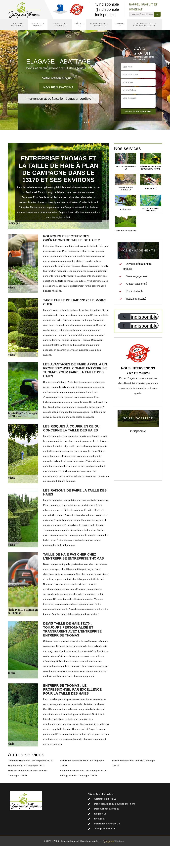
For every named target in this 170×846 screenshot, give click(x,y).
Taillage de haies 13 (37, 24)
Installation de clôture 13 (99, 24)
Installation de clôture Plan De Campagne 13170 (82, 763)
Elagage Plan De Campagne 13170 (26, 765)
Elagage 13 (119, 24)
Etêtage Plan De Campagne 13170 (78, 775)
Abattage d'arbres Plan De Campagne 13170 (83, 770)
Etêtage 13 (79, 24)
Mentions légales (90, 841)
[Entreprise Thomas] (26, 9)
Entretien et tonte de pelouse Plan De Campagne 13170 (27, 773)
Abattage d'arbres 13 (18, 24)
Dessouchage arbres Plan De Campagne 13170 (133, 763)
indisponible (108, 4)
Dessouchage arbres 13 (60, 24)
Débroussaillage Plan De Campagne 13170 (30, 760)
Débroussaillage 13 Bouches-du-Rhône (144, 24)
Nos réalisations (58, 87)
